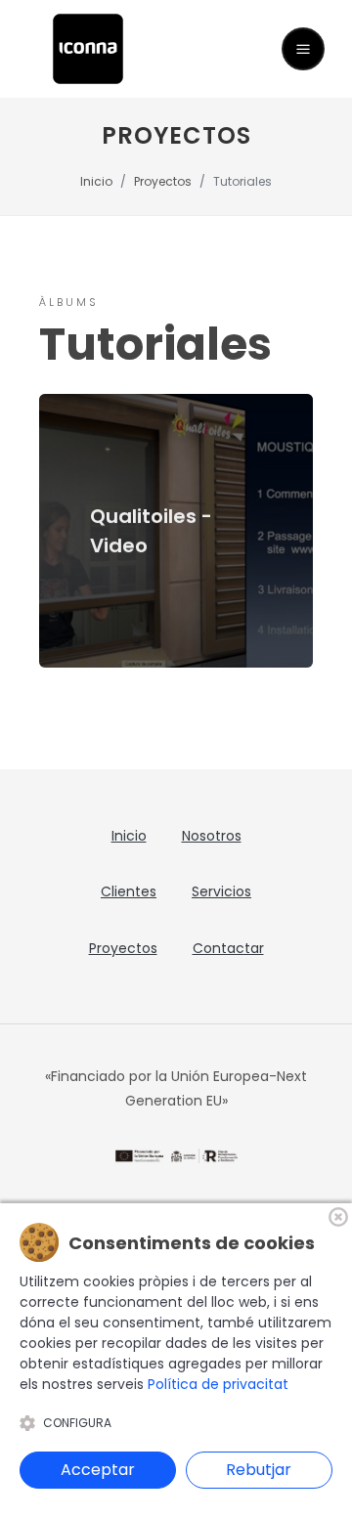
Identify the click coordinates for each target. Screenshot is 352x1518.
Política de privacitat (218, 1384)
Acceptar (98, 1469)
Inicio (96, 181)
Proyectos (163, 181)
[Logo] (88, 48)
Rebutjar (258, 1469)
